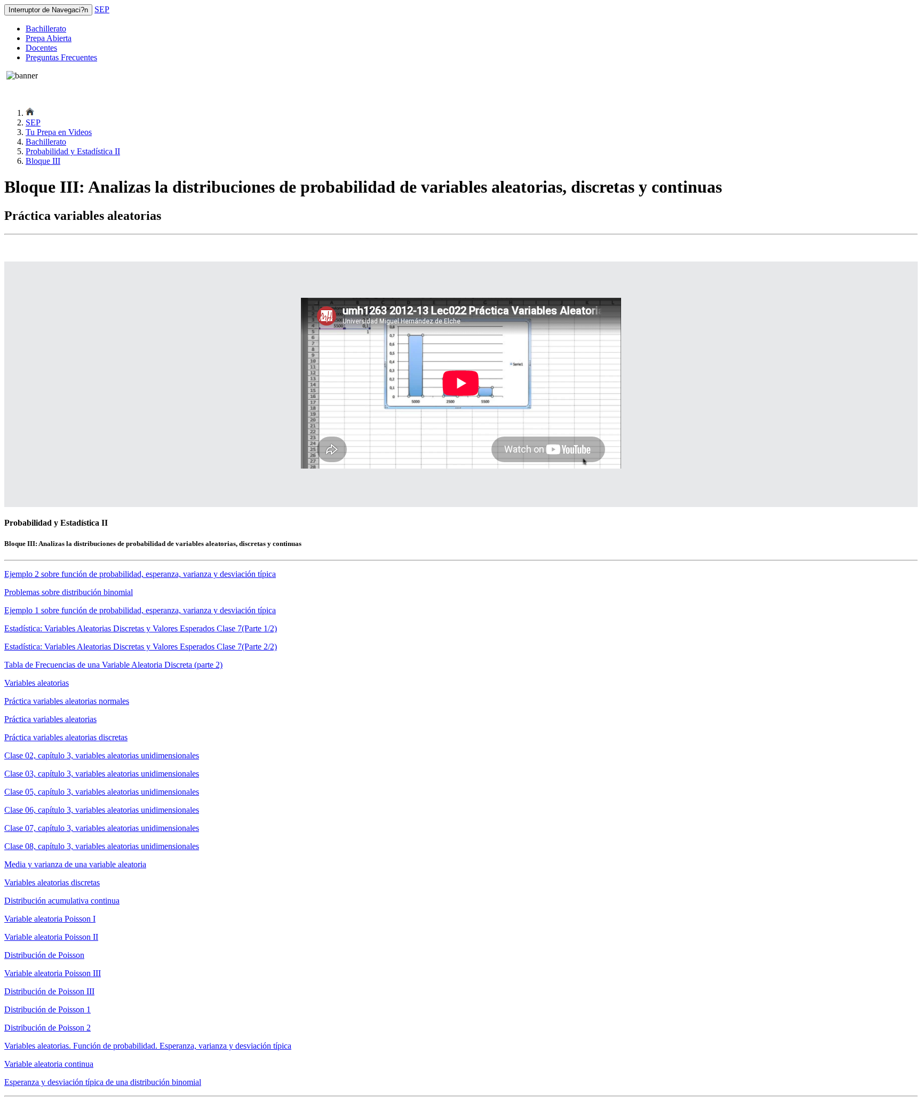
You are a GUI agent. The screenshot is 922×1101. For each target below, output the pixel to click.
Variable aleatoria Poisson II (51, 936)
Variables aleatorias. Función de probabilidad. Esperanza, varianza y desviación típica (147, 1045)
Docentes (41, 47)
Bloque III (43, 160)
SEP (101, 9)
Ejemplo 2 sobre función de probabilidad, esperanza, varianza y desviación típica (140, 574)
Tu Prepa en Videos (59, 132)
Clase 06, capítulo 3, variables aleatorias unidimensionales (101, 809)
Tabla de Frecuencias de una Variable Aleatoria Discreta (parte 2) (113, 664)
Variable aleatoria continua (48, 1063)
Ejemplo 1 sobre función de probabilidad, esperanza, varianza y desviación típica (140, 610)
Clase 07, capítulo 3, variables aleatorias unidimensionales (101, 828)
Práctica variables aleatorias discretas (66, 737)
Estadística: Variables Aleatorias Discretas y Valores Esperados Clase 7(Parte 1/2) (140, 628)
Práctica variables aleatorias (50, 719)
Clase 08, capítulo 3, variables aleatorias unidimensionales (101, 846)
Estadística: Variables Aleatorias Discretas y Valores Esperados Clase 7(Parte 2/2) (140, 646)
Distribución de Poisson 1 (47, 1009)
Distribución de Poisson (44, 955)
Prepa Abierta (48, 38)
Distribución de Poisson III (49, 991)
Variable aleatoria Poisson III (52, 973)
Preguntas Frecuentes (61, 57)
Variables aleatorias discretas (52, 882)
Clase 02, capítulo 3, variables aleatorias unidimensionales (101, 755)
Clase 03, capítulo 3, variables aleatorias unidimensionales (101, 773)
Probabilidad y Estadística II (73, 151)
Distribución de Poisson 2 (47, 1027)
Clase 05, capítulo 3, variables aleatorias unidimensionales (101, 791)
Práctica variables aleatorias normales (66, 701)
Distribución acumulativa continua (62, 900)
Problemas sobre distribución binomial (68, 592)
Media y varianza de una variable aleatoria (75, 864)
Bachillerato (46, 28)
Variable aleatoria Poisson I (50, 918)
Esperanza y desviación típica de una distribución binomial (102, 1082)
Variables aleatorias (36, 682)
